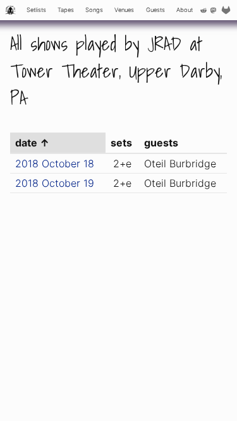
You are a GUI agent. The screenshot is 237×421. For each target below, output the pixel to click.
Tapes (66, 9)
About (184, 9)
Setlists (36, 9)
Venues (124, 9)
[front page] (10, 10)
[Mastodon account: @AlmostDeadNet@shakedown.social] (213, 10)
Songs (94, 9)
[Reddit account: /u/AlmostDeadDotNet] (203, 10)
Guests (155, 9)
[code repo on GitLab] (227, 10)
